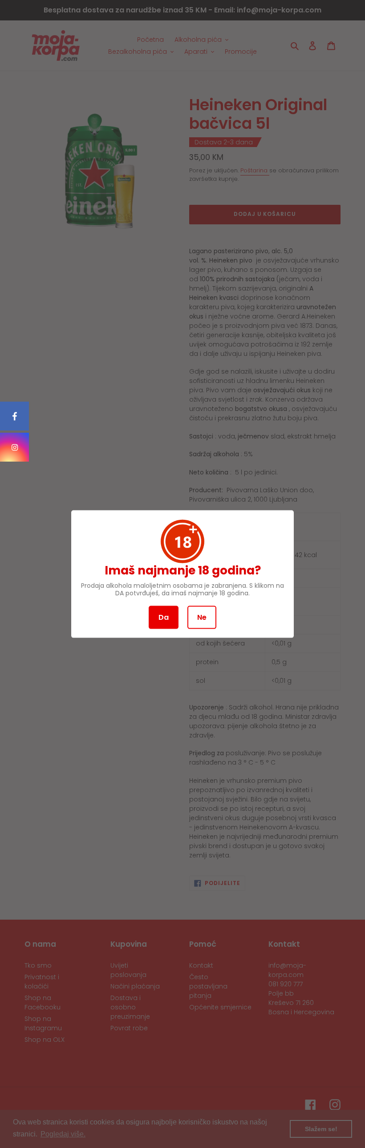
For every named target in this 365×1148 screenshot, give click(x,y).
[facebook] (14, 416)
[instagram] (14, 447)
